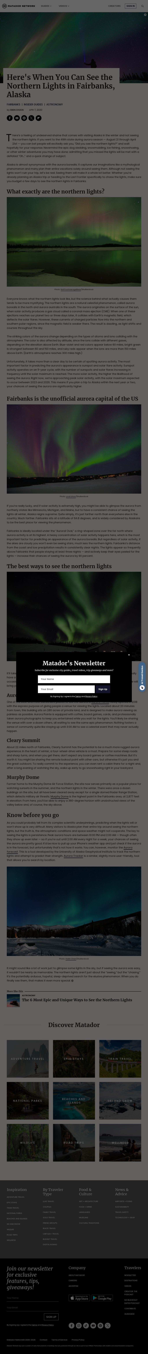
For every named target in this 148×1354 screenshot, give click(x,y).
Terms (78, 696)
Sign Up (102, 689)
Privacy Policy (91, 696)
